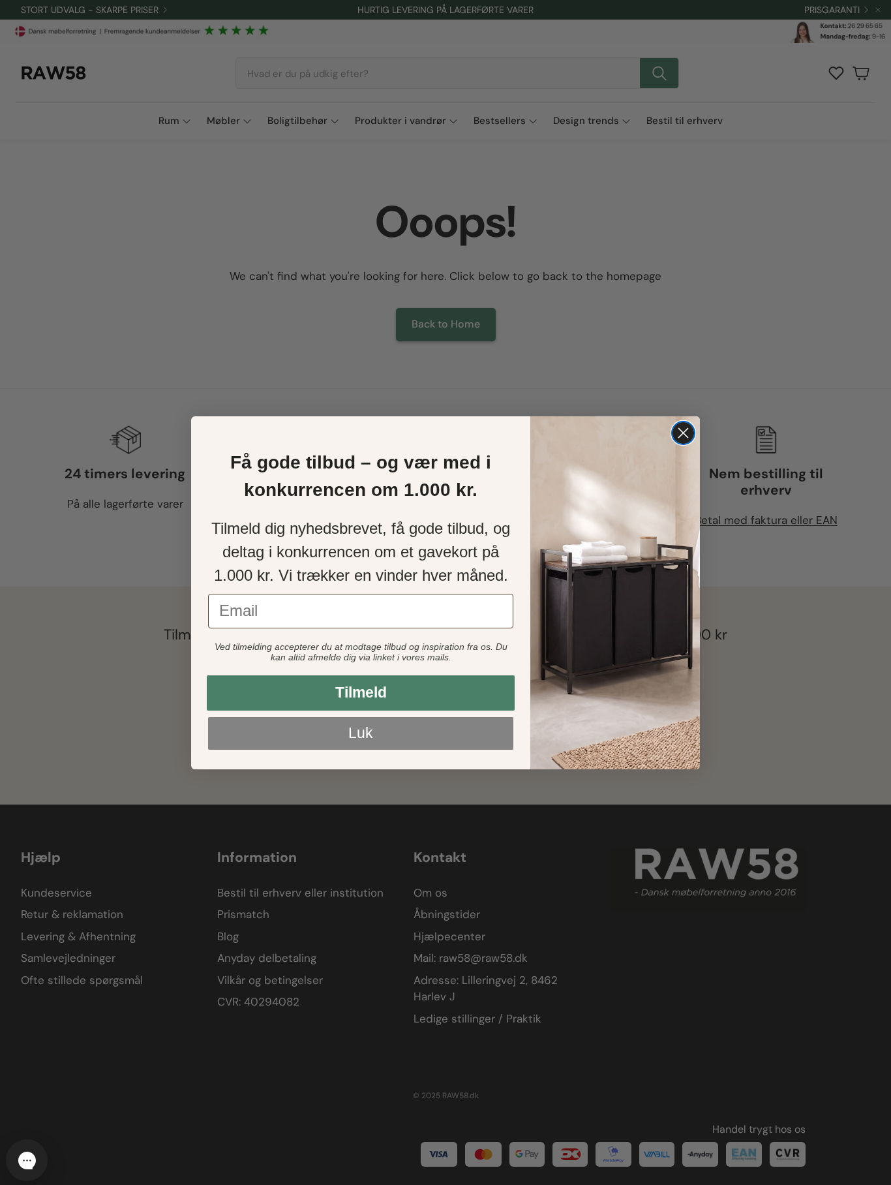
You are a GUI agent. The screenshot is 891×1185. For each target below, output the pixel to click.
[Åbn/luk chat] (27, 1160)
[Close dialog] (683, 433)
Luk (360, 732)
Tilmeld (361, 692)
